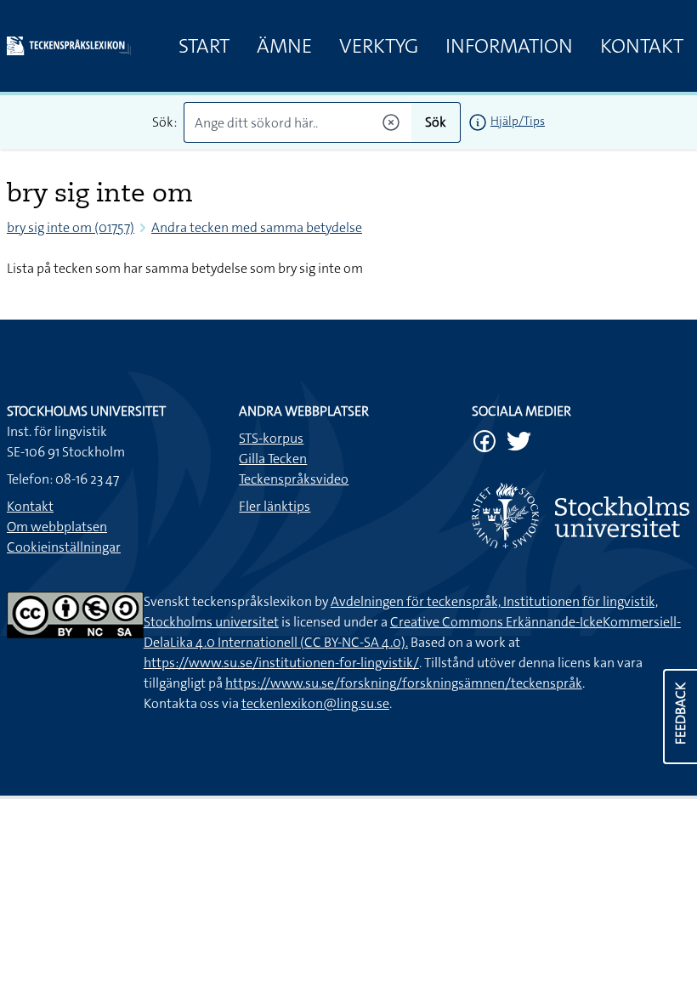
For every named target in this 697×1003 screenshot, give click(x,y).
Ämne (284, 46)
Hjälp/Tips (517, 120)
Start (204, 46)
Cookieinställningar (64, 547)
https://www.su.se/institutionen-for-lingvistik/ (281, 663)
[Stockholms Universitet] (581, 515)
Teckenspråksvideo (293, 479)
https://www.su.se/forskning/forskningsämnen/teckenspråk (403, 683)
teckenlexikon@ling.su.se (315, 703)
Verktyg (378, 46)
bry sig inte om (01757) (70, 227)
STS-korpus (271, 438)
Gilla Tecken (273, 459)
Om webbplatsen (57, 527)
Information (509, 46)
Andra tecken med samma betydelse (256, 227)
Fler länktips (274, 506)
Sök (435, 122)
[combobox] (297, 122)
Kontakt (641, 46)
